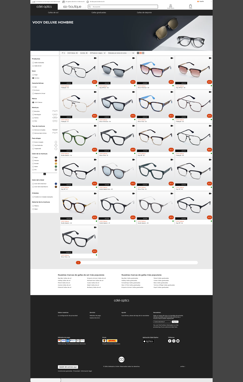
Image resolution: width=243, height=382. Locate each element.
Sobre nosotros (63, 312)
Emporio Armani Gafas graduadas (132, 287)
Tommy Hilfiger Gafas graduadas (164, 285)
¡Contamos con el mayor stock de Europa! (48, 1)
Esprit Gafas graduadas (161, 287)
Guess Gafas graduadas (161, 280)
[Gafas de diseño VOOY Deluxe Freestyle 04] (194, 103)
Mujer (36, 75)
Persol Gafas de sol (64, 282)
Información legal (86, 371)
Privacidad (76, 371)
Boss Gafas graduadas (161, 282)
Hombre (36, 78)
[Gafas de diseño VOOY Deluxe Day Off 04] (194, 205)
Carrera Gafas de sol (64, 285)
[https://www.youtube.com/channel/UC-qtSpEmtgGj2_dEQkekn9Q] (177, 341)
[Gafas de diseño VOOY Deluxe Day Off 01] (79, 171)
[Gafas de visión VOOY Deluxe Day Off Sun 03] (194, 69)
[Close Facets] (44, 53)
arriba (182, 366)
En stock (36, 90)
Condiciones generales (65, 371)
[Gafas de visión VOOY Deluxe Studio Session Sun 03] (117, 171)
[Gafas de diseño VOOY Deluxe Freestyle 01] (79, 103)
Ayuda (124, 312)
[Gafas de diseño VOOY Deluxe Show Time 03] (155, 103)
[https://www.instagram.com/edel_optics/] (173, 341)
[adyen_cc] (59, 340)
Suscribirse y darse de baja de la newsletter (135, 315)
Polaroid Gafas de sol (64, 287)
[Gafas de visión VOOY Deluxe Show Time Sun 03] (155, 69)
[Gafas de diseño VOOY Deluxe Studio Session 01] (117, 205)
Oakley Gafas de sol (64, 280)
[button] (44, 7)
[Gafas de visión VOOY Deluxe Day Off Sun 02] (117, 69)
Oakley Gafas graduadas (129, 280)
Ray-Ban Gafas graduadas (130, 278)
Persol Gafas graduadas (161, 278)
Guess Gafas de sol (93, 282)
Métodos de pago (95, 315)
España (202, 1)
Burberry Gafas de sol (94, 287)
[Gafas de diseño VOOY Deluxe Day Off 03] (155, 137)
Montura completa (39, 130)
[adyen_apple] (78, 340)
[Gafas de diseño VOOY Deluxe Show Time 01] (117, 137)
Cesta (190, 8)
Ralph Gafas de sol (93, 285)
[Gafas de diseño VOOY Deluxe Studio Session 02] (79, 205)
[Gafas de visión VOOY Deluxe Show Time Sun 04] (117, 103)
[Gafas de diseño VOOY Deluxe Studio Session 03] (155, 205)
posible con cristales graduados (43, 197)
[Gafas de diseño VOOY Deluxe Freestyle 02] (79, 69)
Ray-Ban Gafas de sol (64, 278)
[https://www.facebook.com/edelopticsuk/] (169, 341)
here (175, 327)
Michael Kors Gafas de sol (95, 280)
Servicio (92, 312)
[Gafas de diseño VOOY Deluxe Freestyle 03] (194, 137)
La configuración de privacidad (68, 315)
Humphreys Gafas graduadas (131, 282)
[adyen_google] (82, 340)
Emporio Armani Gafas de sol (96, 278)
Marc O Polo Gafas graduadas (131, 285)
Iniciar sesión (170, 8)
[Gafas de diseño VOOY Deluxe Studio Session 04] (79, 137)
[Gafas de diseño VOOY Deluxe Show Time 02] (155, 171)
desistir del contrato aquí (68, 367)
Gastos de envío (95, 318)
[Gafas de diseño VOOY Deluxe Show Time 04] (79, 238)
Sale (35, 87)
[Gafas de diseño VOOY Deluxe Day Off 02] (194, 171)
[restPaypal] (73, 340)
